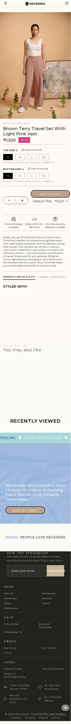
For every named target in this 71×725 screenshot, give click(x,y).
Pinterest (43, 717)
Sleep (8, 603)
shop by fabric (25, 510)
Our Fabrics (49, 647)
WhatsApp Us (13, 632)
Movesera (10, 598)
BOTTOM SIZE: (25, 169)
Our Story (10, 647)
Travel (46, 603)
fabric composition (53, 277)
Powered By (48, 714)
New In (8, 593)
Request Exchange (45, 625)
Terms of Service (53, 668)
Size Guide (11, 624)
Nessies (47, 598)
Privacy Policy (13, 668)
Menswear (11, 608)
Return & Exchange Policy (15, 675)
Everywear (49, 593)
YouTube (55, 717)
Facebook (30, 717)
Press (7, 652)
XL (44, 157)
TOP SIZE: (22, 150)
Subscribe (55, 570)
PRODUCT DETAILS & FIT (19, 276)
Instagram (16, 717)
